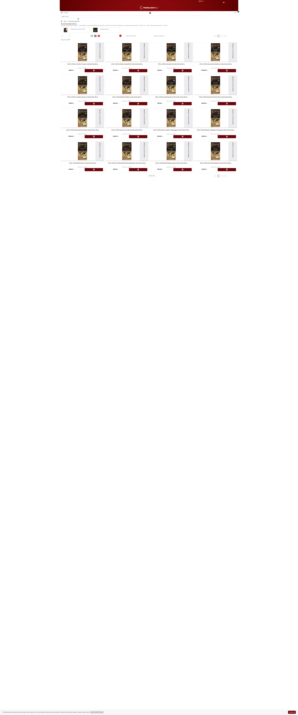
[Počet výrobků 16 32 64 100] (65, 36)
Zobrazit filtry (64, 40)
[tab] (92, 36)
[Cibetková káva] (95, 30)
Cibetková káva (104, 29)
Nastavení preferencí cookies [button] (97, 712)
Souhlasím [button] (292, 712)
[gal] (99, 36)
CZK (199, 1)
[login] (150, 13)
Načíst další (152, 175)
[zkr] (95, 36)
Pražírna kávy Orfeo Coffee (78, 29)
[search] (78, 19)
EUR (202, 1)
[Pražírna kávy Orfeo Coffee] (65, 30)
